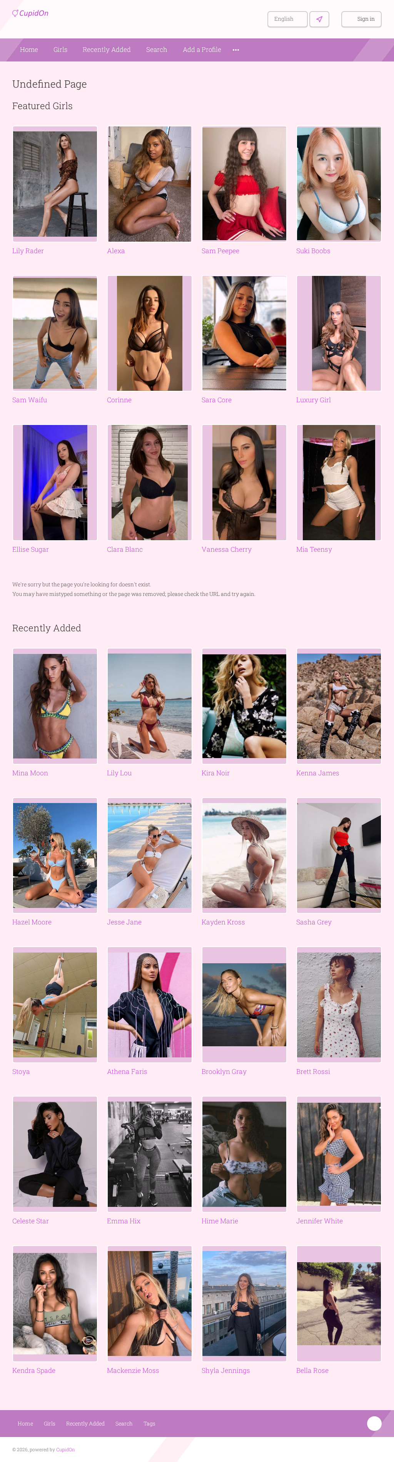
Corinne (119, 399)
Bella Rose (312, 1370)
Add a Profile (202, 49)
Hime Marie (220, 1220)
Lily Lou (119, 772)
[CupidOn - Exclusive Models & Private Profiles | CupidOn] (34, 12)
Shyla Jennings (226, 1370)
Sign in (366, 18)
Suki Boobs (313, 250)
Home (29, 49)
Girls (60, 49)
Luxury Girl (313, 399)
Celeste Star (30, 1220)
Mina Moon (30, 772)
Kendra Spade (33, 1370)
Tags (149, 1423)
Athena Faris (127, 1071)
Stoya (21, 1071)
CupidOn (65, 1449)
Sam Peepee (220, 250)
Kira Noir (216, 772)
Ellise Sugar (30, 549)
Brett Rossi (313, 1071)
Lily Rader (28, 250)
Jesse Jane (124, 922)
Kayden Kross (223, 922)
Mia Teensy (314, 549)
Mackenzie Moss (133, 1370)
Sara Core (217, 399)
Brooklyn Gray (224, 1071)
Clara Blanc (125, 549)
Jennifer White (319, 1220)
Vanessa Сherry (227, 549)
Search (156, 49)
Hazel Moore (32, 922)
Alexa (116, 250)
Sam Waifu (29, 399)
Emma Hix (123, 1220)
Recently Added (107, 49)
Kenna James (317, 772)
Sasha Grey (314, 922)
